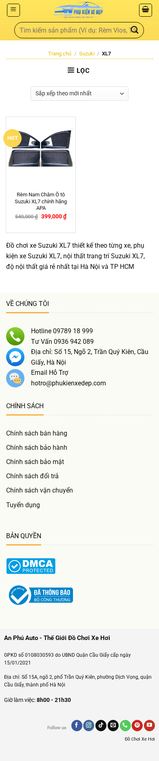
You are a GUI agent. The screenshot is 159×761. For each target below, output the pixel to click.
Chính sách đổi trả (32, 476)
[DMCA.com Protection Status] (30, 566)
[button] (13, 10)
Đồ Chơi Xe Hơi (140, 739)
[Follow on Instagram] (88, 725)
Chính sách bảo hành (36, 447)
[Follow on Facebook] (76, 725)
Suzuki (87, 54)
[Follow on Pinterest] (137, 725)
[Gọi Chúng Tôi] (125, 725)
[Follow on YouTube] (149, 725)
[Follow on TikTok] (100, 725)
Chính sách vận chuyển (39, 490)
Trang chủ (59, 54)
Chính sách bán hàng (36, 433)
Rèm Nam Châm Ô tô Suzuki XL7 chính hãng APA (41, 201)
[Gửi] (135, 30)
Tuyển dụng (23, 505)
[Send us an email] (113, 725)
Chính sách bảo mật (35, 462)
